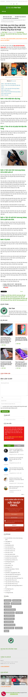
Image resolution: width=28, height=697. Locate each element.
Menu (3, 11)
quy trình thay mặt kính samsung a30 (14, 295)
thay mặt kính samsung (9, 625)
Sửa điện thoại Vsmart (10, 558)
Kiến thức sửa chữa (7, 16)
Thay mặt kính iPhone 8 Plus (11, 581)
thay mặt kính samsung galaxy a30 (18, 300)
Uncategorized (8, 592)
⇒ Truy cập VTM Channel (6, 686)
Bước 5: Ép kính (4, 95)
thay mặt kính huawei (9, 618)
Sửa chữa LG (8, 552)
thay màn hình (8, 606)
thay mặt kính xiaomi (9, 628)
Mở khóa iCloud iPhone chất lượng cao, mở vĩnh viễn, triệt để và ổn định (16, 479)
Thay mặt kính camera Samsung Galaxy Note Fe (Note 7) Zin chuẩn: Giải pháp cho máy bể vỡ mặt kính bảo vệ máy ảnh (6, 340)
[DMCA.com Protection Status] (14, 694)
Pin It (21, 291)
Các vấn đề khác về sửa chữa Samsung (13, 538)
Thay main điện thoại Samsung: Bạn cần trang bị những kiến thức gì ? (16, 469)
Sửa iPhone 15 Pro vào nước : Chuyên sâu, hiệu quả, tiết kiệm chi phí (14, 1)
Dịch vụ (7, 543)
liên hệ (6, 287)
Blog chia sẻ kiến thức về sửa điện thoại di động (10, 692)
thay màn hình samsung (10, 609)
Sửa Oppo (7, 567)
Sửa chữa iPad (8, 547)
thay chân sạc (7, 600)
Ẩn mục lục (13, 80)
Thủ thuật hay (8, 589)
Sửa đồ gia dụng (8, 561)
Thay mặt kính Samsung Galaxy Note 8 (13, 585)
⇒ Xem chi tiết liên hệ (5, 666)
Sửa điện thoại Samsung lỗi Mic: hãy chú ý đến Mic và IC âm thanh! (16, 459)
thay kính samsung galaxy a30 (15, 298)
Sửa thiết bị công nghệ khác (11, 572)
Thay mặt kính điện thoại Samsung (10, 18)
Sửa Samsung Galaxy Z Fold (11, 569)
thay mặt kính (19, 612)
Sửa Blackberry (8, 545)
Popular (9, 445)
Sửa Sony (7, 570)
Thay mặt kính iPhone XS (10, 583)
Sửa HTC (7, 563)
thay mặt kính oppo (9, 621)
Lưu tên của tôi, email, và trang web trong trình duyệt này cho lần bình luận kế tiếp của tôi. (14, 407)
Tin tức (6, 590)
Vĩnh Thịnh (4, 32)
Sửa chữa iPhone (9, 548)
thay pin (6, 631)
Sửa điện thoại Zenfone (10, 559)
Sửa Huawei (7, 565)
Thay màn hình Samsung (10, 576)
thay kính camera (16, 600)
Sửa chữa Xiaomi (9, 554)
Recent (19, 445)
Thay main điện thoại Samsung (12, 574)
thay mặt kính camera (9, 615)
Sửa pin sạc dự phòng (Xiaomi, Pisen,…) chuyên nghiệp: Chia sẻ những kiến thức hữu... (16, 450)
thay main (7, 603)
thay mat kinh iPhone (16, 603)
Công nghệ (7, 541)
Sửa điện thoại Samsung (20, 16)
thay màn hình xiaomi (9, 612)
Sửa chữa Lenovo (9, 550)
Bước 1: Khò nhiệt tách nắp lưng (8, 83)
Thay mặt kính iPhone (10, 580)
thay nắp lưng (19, 628)
